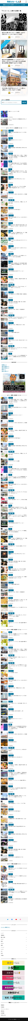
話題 (2, 945)
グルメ (2, 939)
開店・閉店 (3, 937)
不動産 (2, 955)
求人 (2, 951)
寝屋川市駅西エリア (5, 366)
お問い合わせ (3, 1015)
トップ (2, 933)
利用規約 (2, 1007)
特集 (2, 941)
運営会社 (2, 1011)
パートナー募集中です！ (5, 927)
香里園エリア (4, 364)
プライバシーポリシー (5, 1009)
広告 (2, 953)
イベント (2, 947)
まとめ (2, 943)
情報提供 (2, 935)
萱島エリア (4, 369)
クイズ (2, 949)
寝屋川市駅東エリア (5, 367)
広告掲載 (2, 1013)
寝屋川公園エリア (5, 371)
